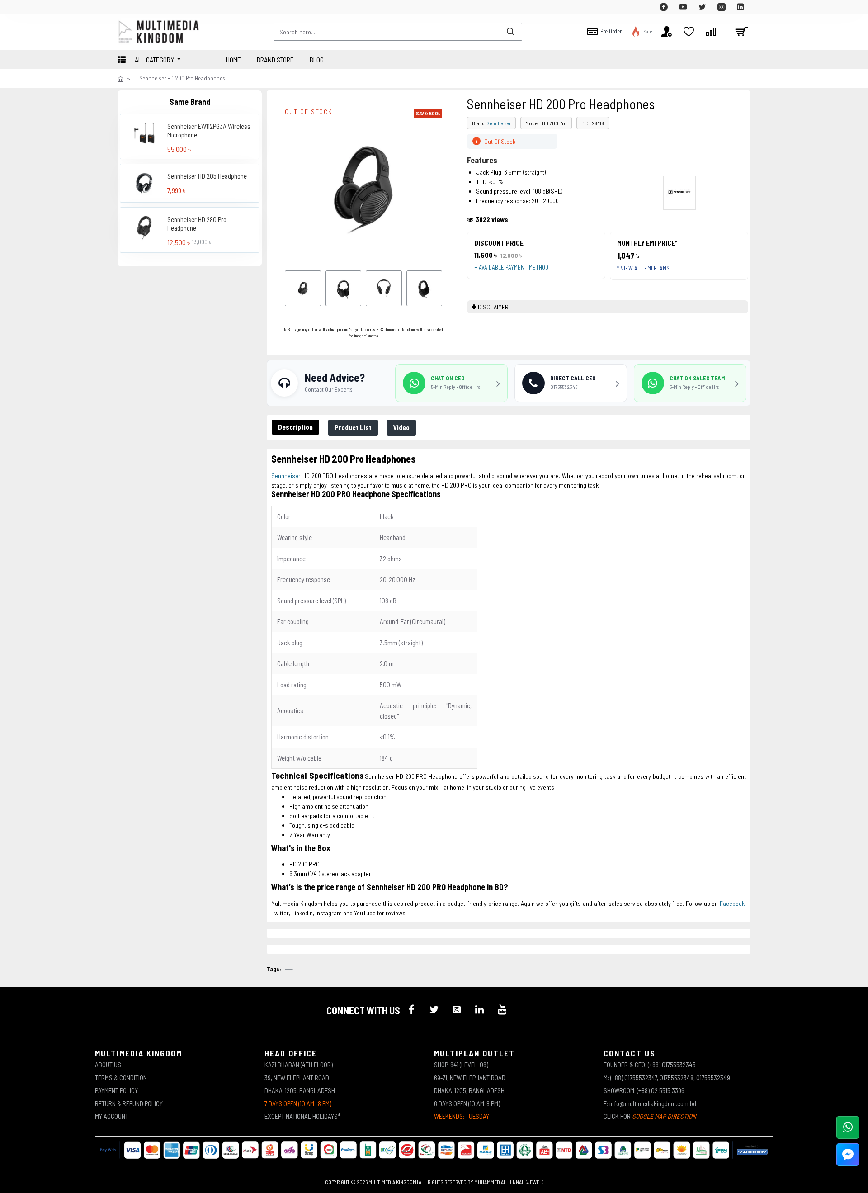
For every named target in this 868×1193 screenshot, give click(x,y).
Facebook (732, 903)
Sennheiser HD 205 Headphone (207, 176)
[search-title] (510, 31)
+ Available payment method (511, 267)
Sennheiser (499, 123)
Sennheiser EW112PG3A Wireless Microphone (208, 130)
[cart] (741, 32)
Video (401, 427)
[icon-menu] (411, 1009)
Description (295, 427)
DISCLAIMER (493, 307)
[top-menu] (124, 7)
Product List (353, 427)
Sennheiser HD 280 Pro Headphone (196, 223)
